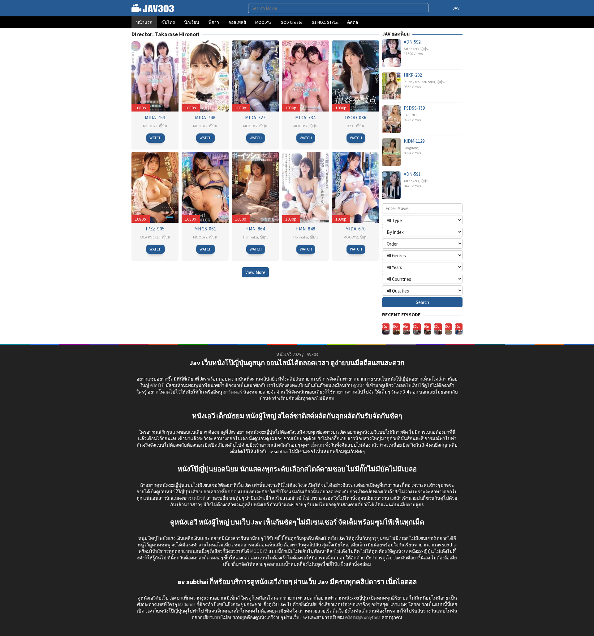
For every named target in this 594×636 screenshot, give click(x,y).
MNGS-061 (205, 228)
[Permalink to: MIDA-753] (155, 75)
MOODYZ (150, 126)
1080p (140, 108)
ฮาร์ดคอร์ (232, 392)
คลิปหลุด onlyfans (363, 617)
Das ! (351, 126)
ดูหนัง (358, 385)
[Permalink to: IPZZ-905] (155, 186)
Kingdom (411, 147)
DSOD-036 (355, 117)
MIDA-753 (155, 117)
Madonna (187, 604)
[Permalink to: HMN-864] (255, 186)
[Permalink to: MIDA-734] (305, 75)
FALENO (410, 114)
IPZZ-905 (155, 228)
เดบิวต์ (198, 498)
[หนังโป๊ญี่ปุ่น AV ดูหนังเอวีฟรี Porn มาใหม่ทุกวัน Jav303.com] (152, 8)
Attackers (411, 48)
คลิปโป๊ (157, 385)
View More (255, 272)
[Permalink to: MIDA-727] (255, 75)
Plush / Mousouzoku (419, 81)
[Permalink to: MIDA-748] (205, 75)
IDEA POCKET (150, 237)
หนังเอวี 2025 (288, 354)
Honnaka (250, 237)
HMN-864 (255, 228)
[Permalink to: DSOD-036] (355, 75)
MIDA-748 (205, 117)
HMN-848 (305, 228)
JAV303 (311, 354)
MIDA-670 (355, 228)
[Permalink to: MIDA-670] (355, 186)
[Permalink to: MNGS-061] (205, 186)
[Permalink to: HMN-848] (305, 186)
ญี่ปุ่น (163, 126)
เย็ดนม (317, 445)
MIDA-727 (255, 117)
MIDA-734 (305, 117)
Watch (155, 138)
